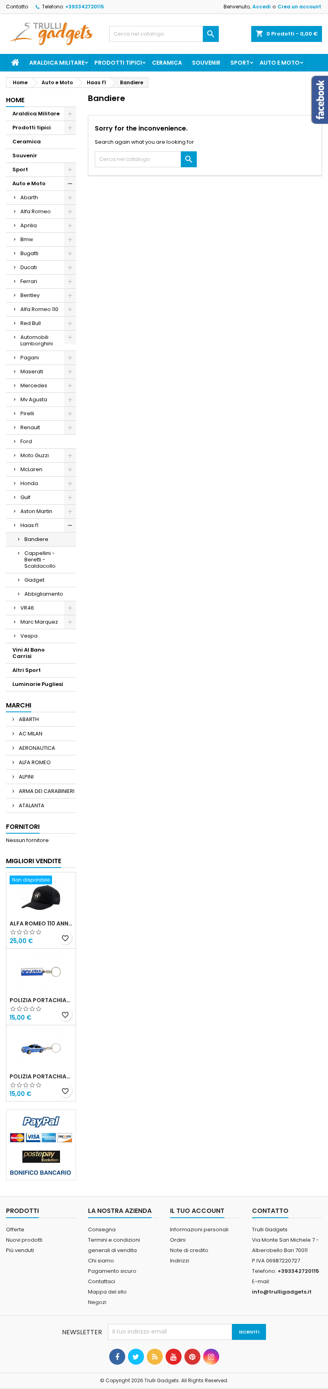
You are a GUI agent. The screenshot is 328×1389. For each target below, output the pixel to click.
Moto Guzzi (34, 455)
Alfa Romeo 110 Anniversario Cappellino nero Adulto (41, 923)
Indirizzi (179, 1260)
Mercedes (33, 385)
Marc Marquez (39, 622)
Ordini (178, 1240)
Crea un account (299, 6)
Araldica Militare (56, 63)
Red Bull (30, 323)
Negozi (97, 1302)
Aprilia (28, 225)
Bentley (30, 295)
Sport (240, 63)
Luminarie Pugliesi (37, 684)
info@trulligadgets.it (282, 1292)
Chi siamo (101, 1260)
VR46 (27, 608)
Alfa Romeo (35, 211)
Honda (29, 483)
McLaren (31, 469)
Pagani (29, 357)
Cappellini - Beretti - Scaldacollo (40, 559)
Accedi (261, 6)
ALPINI (26, 777)
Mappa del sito (107, 1292)
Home (15, 100)
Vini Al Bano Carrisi (28, 653)
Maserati (31, 371)
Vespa (29, 636)
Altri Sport (26, 670)
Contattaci (101, 1281)
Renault (30, 427)
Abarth (29, 197)
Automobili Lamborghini (36, 340)
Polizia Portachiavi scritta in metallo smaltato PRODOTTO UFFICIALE (41, 1000)
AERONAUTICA (36, 748)
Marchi (18, 705)
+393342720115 (84, 6)
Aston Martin (36, 511)
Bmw (26, 239)
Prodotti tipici (118, 63)
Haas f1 (29, 525)
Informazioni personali (199, 1229)
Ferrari (28, 281)
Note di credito (189, 1250)
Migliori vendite (33, 861)
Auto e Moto (280, 63)
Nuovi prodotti (24, 1240)
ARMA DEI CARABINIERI (46, 791)
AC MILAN (30, 733)
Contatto (17, 6)
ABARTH (28, 719)
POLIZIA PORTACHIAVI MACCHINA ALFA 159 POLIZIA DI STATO (41, 1076)
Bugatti (29, 253)
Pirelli (27, 413)
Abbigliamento (43, 594)
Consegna (102, 1229)
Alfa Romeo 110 (39, 309)
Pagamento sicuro (112, 1271)
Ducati (28, 267)
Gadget (34, 580)
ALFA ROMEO (34, 762)
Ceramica (167, 63)
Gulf (25, 497)
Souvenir (206, 63)
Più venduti (20, 1250)
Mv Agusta (33, 399)
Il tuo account (197, 1210)
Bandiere (36, 539)
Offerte (15, 1229)
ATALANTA (31, 805)
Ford (26, 441)
